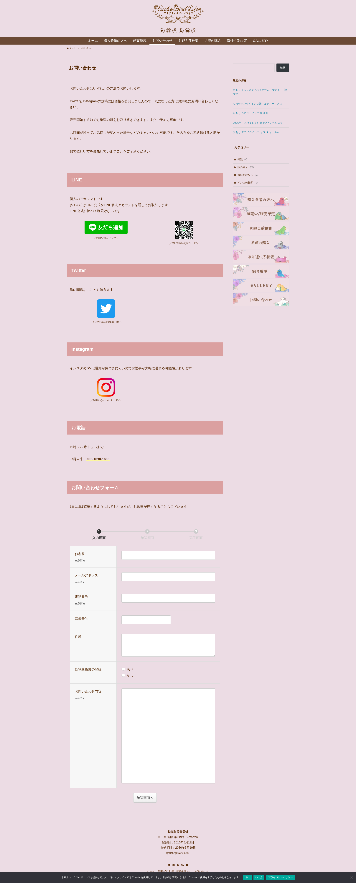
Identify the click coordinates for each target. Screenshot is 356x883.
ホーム (150, 871)
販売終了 (246, 167)
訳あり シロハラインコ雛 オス (250, 113)
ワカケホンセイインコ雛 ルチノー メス (257, 103)
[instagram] (168, 30)
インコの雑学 (248, 182)
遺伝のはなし (248, 174)
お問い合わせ (202, 871)
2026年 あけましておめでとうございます (258, 122)
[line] (174, 30)
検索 (282, 67)
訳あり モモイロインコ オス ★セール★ (256, 132)
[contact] (187, 30)
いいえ (259, 877)
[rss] (181, 30)
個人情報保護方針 (181, 871)
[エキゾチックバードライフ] (178, 13)
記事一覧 (163, 871)
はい (247, 877)
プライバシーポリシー (280, 877)
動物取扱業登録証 (178, 853)
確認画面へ (145, 798)
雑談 (242, 159)
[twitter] (162, 30)
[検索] (193, 30)
